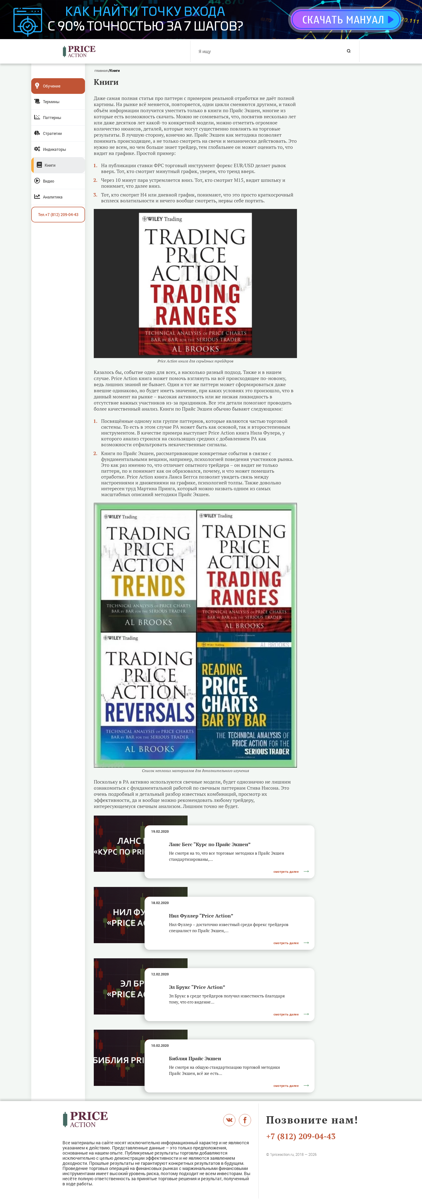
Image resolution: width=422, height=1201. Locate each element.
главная (101, 70)
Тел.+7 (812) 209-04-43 (58, 214)
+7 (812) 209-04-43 (301, 1136)
